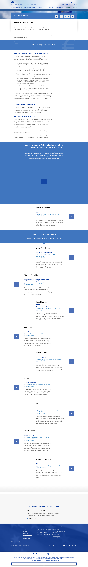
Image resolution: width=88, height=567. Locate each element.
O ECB (63, 4)
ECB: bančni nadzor (70, 7)
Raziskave (51, 7)
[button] (73, 2)
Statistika (40, 7)
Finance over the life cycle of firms (46, 214)
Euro (45, 7)
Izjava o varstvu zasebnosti (36, 560)
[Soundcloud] (72, 545)
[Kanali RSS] (75, 545)
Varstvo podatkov (55, 529)
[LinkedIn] (64, 545)
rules (32, 139)
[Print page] (56, 16)
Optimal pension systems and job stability (48, 359)
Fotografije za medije (27, 535)
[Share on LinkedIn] (68, 16)
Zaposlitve (74, 4)
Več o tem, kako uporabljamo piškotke (51, 560)
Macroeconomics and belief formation (47, 308)
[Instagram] (67, 545)
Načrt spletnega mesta (16, 541)
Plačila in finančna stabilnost (29, 7)
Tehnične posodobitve (42, 532)
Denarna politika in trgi (17, 7)
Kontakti (24, 536)
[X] (61, 545)
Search (71, 2)
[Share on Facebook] (65, 16)
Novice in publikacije (59, 7)
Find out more (32, 518)
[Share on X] (61, 16)
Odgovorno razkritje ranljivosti (43, 534)
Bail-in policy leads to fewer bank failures (35, 333)
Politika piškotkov (55, 534)
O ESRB (24, 529)
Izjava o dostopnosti (56, 536)
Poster (39, 215)
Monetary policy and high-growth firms (47, 466)
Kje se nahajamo (26, 538)
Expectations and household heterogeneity (36, 384)
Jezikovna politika (55, 537)
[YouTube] (69, 545)
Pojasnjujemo (25, 533)
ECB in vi (68, 4)
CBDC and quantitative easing (33, 283)
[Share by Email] (72, 16)
